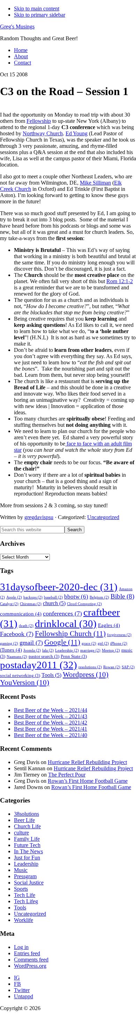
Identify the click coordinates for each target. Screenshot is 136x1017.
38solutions (26, 814)
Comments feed (31, 960)
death (26, 626)
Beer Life (24, 820)
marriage (90, 650)
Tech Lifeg (26, 901)
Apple (14, 597)
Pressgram (25, 876)
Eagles (109, 625)
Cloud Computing (84, 604)
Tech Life (24, 895)
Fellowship (39, 121)
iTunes (11, 650)
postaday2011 (38, 664)
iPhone (118, 643)
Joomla (32, 650)
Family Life (27, 839)
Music (21, 870)
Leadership (67, 650)
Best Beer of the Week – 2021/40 (50, 735)
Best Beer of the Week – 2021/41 (50, 729)
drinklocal (66, 623)
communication (20, 614)
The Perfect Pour (66, 775)
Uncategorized (103, 517)
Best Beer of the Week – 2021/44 (50, 710)
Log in (21, 947)
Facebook (16, 633)
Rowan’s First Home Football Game (88, 781)
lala (48, 650)
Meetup (111, 650)
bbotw (76, 596)
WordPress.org (30, 966)
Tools (51, 675)
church (54, 603)
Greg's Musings (17, 26)
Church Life (27, 826)
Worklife (23, 920)
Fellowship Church (70, 633)
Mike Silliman (95, 183)
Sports (21, 889)
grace (89, 643)
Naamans (17, 657)
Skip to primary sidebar (39, 15)
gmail (31, 642)
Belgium (99, 597)
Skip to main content (36, 8)
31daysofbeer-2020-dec (59, 586)
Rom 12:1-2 (119, 281)
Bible (122, 596)
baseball (53, 597)
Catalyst (9, 604)
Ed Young (77, 133)
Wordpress (85, 674)
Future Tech (27, 845)
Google (62, 642)
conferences (62, 613)
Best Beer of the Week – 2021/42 (50, 723)
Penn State (74, 656)
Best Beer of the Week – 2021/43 (50, 716)
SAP (128, 667)
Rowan (111, 667)
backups (33, 597)
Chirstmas (30, 604)
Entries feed (27, 953)
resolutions (90, 667)
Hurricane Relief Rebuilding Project (87, 762)
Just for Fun (27, 858)
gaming (9, 643)
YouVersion (24, 682)
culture (21, 833)
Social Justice (29, 882)
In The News (28, 851)
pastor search (44, 656)
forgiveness (119, 635)
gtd (103, 643)
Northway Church (43, 133)
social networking (20, 675)
